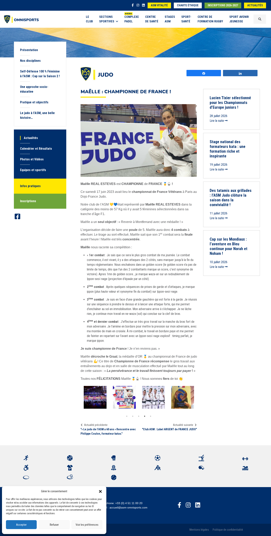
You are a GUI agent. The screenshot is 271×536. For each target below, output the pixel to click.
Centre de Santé (151, 19)
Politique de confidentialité (228, 529)
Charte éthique (188, 5)
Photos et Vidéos (32, 159)
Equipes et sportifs (33, 170)
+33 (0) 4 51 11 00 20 (128, 503)
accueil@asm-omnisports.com (128, 507)
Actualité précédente (96, 425)
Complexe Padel (131, 19)
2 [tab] (133, 416)
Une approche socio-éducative (34, 89)
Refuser (54, 524)
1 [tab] (127, 416)
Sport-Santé (186, 19)
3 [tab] (139, 416)
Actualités (255, 5)
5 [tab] (151, 416)
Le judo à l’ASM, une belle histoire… (37, 115)
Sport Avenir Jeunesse (239, 19)
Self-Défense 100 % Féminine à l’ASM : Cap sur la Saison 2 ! (40, 73)
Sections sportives (106, 19)
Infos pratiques (30, 186)
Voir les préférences (87, 524)
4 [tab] (145, 416)
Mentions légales (199, 529)
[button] (100, 491)
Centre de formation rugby (210, 19)
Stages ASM (170, 19)
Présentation (29, 50)
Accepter (21, 524)
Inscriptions (28, 201)
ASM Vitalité (159, 5)
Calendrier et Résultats (36, 148)
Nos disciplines (30, 61)
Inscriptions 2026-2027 (223, 5)
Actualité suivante (183, 425)
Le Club (89, 19)
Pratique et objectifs (34, 102)
